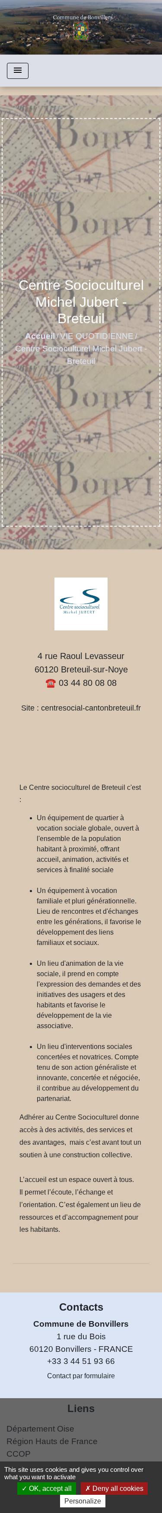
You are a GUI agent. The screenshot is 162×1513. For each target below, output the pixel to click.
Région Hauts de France (52, 1441)
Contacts (81, 1307)
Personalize (82, 1501)
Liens (81, 1408)
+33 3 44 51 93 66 (81, 1361)
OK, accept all (49, 1488)
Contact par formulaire (81, 1376)
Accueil (40, 336)
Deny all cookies (117, 1488)
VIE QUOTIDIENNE (96, 336)
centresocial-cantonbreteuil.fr (91, 708)
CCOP (18, 1453)
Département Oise (40, 1428)
